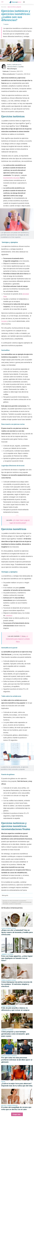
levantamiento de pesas (11, 178)
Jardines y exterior (7, 954)
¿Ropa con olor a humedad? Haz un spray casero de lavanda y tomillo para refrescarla (17, 932)
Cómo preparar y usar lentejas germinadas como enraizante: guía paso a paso (15, 1034)
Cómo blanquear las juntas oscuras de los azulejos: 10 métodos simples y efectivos (16, 984)
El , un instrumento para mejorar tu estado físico (18, 638)
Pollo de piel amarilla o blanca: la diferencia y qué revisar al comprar (15, 1009)
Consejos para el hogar (8, 928)
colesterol (8, 615)
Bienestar (3, 7)
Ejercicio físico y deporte (14, 7)
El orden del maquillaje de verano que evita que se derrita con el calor (16, 1108)
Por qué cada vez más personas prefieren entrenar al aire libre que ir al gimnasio (16, 1060)
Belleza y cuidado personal (9, 1105)
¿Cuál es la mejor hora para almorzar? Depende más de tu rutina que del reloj (16, 1084)
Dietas (3, 1081)
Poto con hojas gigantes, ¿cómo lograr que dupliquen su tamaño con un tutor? (17, 958)
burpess (4, 321)
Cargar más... (17, 1114)
